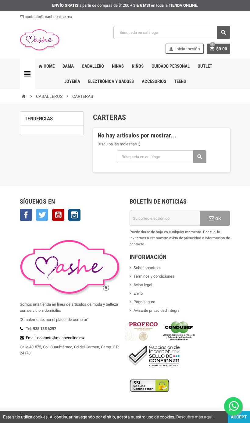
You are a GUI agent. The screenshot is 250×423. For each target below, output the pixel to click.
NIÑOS (138, 66)
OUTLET (205, 66)
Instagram (74, 215)
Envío (138, 293)
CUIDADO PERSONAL (171, 66)
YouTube (58, 215)
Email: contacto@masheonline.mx (55, 338)
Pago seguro (144, 302)
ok (217, 218)
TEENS (180, 81)
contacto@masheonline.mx (48, 16)
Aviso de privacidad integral (157, 310)
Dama (68, 66)
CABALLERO (93, 66)
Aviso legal (143, 285)
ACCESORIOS (154, 81)
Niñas (118, 66)
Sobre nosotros (147, 267)
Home (46, 66)
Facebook (26, 215)
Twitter (42, 215)
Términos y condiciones (154, 276)
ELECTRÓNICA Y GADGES (111, 81)
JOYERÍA (72, 81)
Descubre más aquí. (194, 416)
